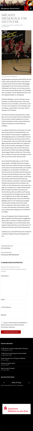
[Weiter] (29, 382)
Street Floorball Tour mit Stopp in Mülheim (13, 358)
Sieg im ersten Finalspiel (8, 368)
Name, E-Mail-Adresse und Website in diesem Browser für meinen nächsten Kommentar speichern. (14, 325)
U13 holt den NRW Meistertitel (10, 253)
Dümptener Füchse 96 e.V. (10, 8)
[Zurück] (4, 382)
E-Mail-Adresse (6, 307)
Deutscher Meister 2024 (8, 363)
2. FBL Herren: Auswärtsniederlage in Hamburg (14, 348)
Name (3, 299)
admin (11, 25)
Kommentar (5, 276)
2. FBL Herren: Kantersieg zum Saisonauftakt (13, 353)
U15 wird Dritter (7, 247)
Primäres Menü (31, 8)
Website (3, 315)
